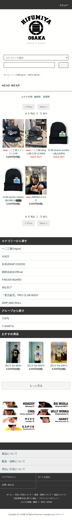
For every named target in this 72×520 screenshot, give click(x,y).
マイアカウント (9, 477)
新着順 (46, 96)
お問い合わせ (8, 485)
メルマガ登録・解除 (28, 502)
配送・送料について (43, 495)
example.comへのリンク (53, 514)
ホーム (6, 75)
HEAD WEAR (34, 75)
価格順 (37, 96)
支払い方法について (23, 495)
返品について (59, 495)
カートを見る (44, 477)
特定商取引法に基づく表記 (25, 498)
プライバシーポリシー (48, 498)
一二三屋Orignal (18, 75)
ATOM (49, 502)
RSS (43, 502)
